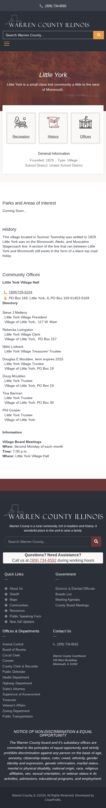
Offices (85, 136)
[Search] (96, 542)
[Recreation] (21, 122)
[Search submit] (98, 35)
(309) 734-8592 (43, 560)
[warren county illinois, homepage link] (46, 20)
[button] (6, 44)
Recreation (21, 136)
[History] (53, 122)
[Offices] (85, 122)
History (53, 136)
